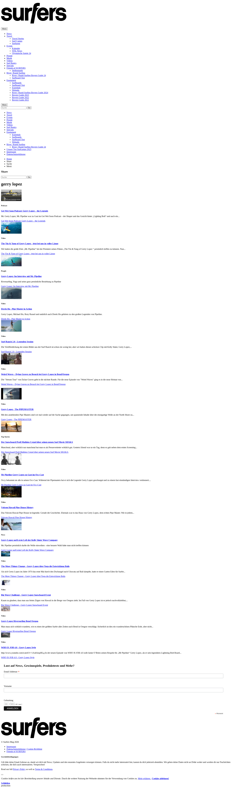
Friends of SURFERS (16, 68)
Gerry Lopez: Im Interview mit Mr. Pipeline (21, 276)
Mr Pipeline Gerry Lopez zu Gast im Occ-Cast (22, 475)
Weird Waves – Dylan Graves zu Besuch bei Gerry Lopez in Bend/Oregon (35, 374)
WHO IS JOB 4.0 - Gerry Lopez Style (18, 647)
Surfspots (16, 43)
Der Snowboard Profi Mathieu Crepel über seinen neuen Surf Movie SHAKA (37, 442)
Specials (10, 65)
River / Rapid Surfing (16, 73)
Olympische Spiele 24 (21, 53)
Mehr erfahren (144, 778)
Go (29, 108)
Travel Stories (18, 38)
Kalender (16, 48)
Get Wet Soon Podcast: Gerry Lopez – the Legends (24, 211)
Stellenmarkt (17, 70)
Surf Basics (11, 63)
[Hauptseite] (33, 22)
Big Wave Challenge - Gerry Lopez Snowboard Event (26, 595)
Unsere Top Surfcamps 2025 (19, 149)
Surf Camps (17, 41)
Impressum (11, 152)
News (9, 33)
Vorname (8, 686)
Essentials (16, 88)
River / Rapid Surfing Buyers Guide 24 (29, 75)
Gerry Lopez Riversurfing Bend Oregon (19, 621)
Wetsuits (15, 90)
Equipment (11, 80)
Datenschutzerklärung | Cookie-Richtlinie (24, 749)
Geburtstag (8, 700)
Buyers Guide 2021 (20, 100)
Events (9, 46)
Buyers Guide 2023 (20, 95)
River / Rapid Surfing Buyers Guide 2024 (30, 92)
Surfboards (16, 83)
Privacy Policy (19, 769)
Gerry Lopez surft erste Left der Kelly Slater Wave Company (29, 540)
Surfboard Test (18, 78)
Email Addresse (12, 671)
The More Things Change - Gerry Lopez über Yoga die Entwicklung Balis (35, 566)
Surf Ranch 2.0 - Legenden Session (17, 342)
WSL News (17, 51)
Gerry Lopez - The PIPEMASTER (17, 409)
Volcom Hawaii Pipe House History (17, 507)
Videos (10, 61)
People (9, 56)
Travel (9, 36)
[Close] (2, 774)
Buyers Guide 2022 (20, 97)
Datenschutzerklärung (16, 154)
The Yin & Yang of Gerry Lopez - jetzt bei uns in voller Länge (29, 243)
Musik (9, 58)
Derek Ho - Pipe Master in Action (16, 309)
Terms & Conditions (43, 769)
